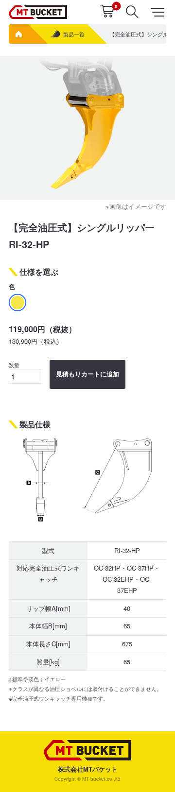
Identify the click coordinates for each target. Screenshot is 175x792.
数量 (14, 365)
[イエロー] (17, 302)
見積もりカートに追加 (87, 374)
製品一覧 (74, 34)
